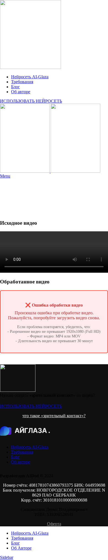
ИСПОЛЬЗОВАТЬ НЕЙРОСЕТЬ (31, 101)
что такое (31, 415)
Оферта (54, 523)
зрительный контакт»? (64, 415)
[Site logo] (30, 67)
